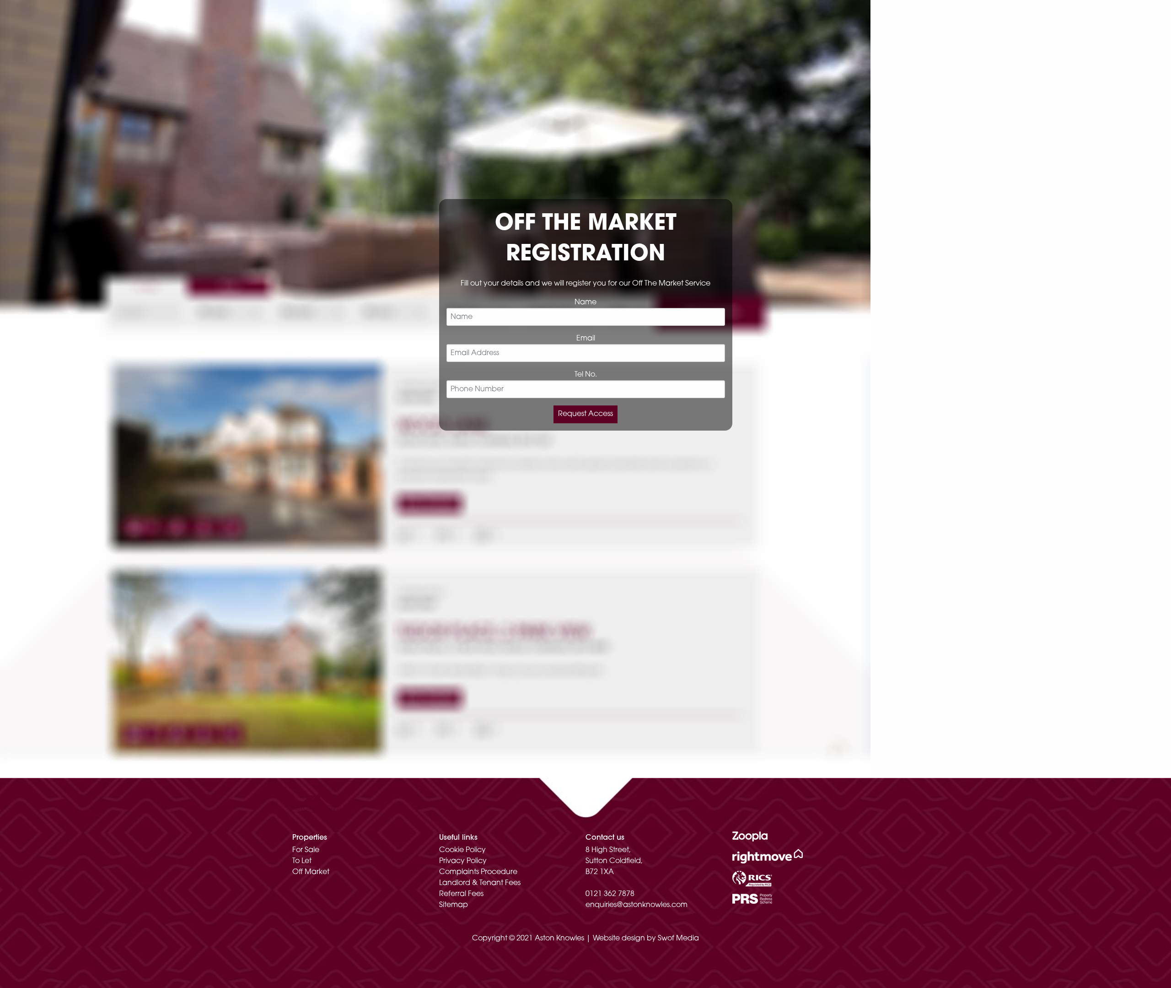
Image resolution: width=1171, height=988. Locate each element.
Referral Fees (461, 894)
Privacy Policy (463, 861)
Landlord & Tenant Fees (480, 883)
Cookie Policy (462, 850)
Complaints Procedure (478, 872)
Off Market (310, 872)
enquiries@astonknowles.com (637, 905)
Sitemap (453, 905)
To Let (302, 861)
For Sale (305, 850)
